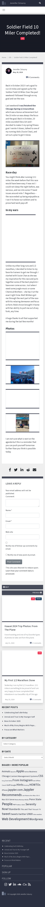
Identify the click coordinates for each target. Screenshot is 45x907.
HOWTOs (34, 785)
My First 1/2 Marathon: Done (19, 680)
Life (22, 38)
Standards (14, 809)
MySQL (27, 800)
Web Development (15, 819)
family (10, 781)
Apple (20, 771)
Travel (38, 599)
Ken (31, 796)
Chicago (6, 776)
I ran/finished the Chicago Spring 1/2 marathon (21, 107)
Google (13, 785)
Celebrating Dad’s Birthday (16, 712)
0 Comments (33, 77)
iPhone (5, 790)
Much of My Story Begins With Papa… (20, 725)
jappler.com (15, 790)
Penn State (35, 799)
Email (8, 521)
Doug (3, 781)
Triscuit (35, 809)
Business (33, 771)
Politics (18, 805)
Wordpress (36, 819)
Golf (8, 785)
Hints (19, 785)
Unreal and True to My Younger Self (19, 716)
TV (40, 809)
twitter (22, 814)
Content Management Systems (24, 776)
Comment (10, 496)
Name (8, 510)
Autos (26, 771)
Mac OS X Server (8, 799)
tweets (14, 814)
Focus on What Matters (14, 729)
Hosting (26, 785)
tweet (6, 813)
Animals (6, 771)
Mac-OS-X (36, 795)
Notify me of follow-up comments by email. (21, 547)
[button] (40, 3)
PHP (14, 804)
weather (39, 814)
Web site (9, 532)
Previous (36, 592)
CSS (40, 776)
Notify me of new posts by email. (22, 555)
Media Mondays (19, 800)
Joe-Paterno (26, 796)
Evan (6, 781)
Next (7, 587)
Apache (13, 772)
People (7, 804)
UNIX (30, 814)
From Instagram (22, 780)
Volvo (34, 814)
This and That (26, 809)
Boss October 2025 (12, 721)
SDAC (23, 805)
